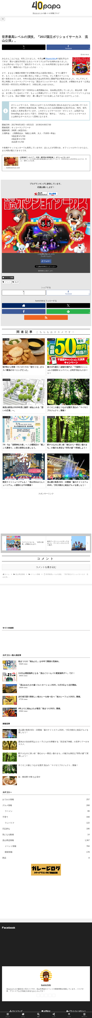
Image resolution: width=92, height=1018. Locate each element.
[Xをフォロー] (68, 305)
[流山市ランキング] (40, 193)
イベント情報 (9, 277)
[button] (85, 573)
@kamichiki (50, 59)
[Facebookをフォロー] (24, 311)
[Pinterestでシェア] (25, 768)
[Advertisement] (46, 26)
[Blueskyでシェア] (56, 755)
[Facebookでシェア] (15, 761)
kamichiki (46, 985)
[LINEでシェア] (77, 761)
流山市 (16, 282)
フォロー (47, 261)
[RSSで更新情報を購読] (46, 317)
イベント (7, 282)
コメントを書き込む (46, 567)
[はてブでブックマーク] (56, 761)
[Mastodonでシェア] (36, 755)
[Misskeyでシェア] (77, 755)
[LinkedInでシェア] (46, 768)
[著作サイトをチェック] (24, 305)
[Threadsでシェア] (36, 761)
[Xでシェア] (15, 755)
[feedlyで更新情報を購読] (50, 995)
